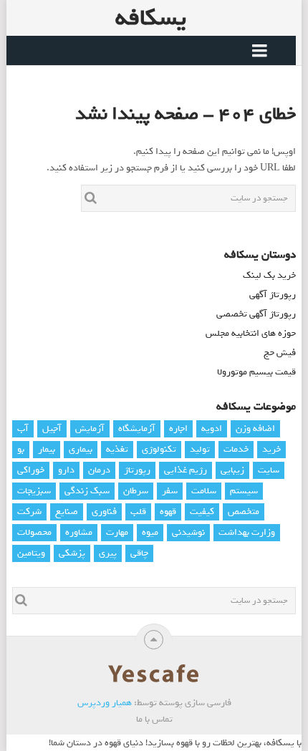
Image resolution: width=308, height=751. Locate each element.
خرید (271, 449)
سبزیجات (34, 490)
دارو (66, 470)
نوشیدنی (188, 532)
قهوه (168, 511)
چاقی (139, 553)
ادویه (211, 428)
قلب (138, 511)
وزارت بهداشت (246, 532)
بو (20, 449)
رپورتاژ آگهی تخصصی (256, 313)
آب (23, 428)
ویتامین (31, 553)
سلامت (203, 490)
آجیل (52, 428)
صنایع (66, 511)
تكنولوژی (159, 449)
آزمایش (90, 428)
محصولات (34, 532)
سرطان (135, 490)
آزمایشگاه (136, 428)
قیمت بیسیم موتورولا (256, 371)
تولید (200, 449)
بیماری (80, 449)
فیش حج (280, 352)
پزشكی (72, 553)
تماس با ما (154, 719)
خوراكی (30, 470)
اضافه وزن (255, 428)
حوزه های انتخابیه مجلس (251, 333)
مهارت (117, 532)
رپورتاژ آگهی (272, 294)
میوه (150, 532)
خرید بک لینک (269, 275)
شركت (29, 511)
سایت (268, 470)
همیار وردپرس (104, 702)
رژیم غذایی (185, 470)
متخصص (243, 511)
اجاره (178, 428)
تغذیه (117, 449)
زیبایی (232, 470)
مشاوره (78, 532)
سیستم (244, 490)
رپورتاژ (137, 470)
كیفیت (202, 511)
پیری (108, 553)
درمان (99, 470)
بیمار (46, 449)
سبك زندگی (87, 490)
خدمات (236, 449)
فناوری (104, 511)
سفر (170, 490)
